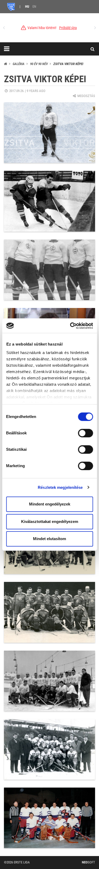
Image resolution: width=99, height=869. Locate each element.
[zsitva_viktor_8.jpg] (49, 612)
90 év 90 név (39, 64)
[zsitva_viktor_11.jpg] (49, 818)
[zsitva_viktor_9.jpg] (49, 681)
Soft (88, 862)
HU (27, 6)
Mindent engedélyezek (49, 504)
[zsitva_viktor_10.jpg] (49, 749)
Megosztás (86, 96)
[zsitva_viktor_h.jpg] (49, 132)
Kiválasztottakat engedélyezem (49, 521)
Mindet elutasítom (49, 538)
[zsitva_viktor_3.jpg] (49, 270)
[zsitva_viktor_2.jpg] (49, 201)
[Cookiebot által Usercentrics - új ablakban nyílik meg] (70, 325)
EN (34, 6)
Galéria (19, 64)
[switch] (85, 433)
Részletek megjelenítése (60, 487)
